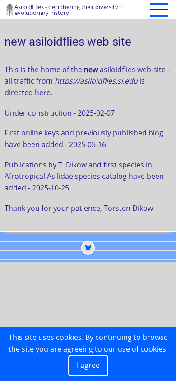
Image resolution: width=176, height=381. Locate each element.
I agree (88, 365)
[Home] (9, 9)
